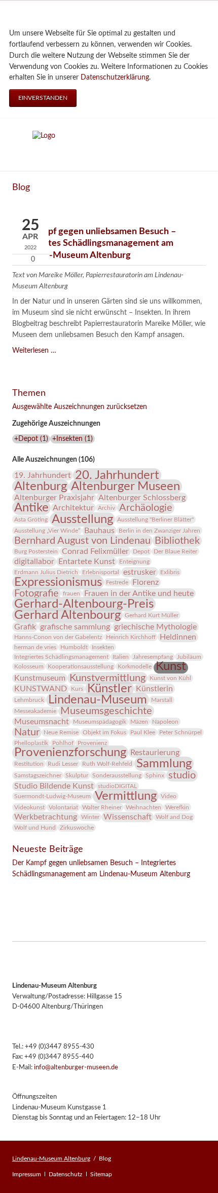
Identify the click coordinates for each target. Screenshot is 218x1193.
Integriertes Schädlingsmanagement (61, 657)
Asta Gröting (31, 519)
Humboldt (74, 647)
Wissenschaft (127, 817)
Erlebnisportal (100, 572)
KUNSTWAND (40, 689)
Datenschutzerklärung (115, 77)
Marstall (161, 700)
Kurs (77, 689)
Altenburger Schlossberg (142, 498)
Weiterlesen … (34, 350)
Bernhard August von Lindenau (82, 541)
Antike (31, 508)
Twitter (40, 888)
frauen (71, 593)
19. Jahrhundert (42, 475)
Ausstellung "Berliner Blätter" (155, 519)
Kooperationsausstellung (81, 666)
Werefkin (177, 807)
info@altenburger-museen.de (76, 1067)
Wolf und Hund (35, 828)
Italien (121, 657)
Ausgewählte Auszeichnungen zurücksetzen (79, 407)
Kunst (171, 666)
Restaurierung (154, 753)
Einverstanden (42, 98)
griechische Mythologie (155, 627)
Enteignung (134, 561)
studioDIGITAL (117, 786)
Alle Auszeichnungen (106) (53, 459)
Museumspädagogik (99, 722)
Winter (90, 817)
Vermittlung (126, 796)
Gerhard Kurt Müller (151, 615)
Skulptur (76, 775)
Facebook (20, 888)
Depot (141, 551)
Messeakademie (35, 711)
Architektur (73, 508)
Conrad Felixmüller (95, 551)
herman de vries (35, 647)
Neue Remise (61, 732)
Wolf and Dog (174, 817)
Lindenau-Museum (97, 700)
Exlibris (169, 572)
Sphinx (155, 775)
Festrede (117, 582)
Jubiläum (189, 657)
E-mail (61, 888)
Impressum (26, 1174)
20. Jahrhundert (117, 475)
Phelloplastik (31, 743)
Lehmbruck (29, 700)
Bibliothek (177, 541)
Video (168, 796)
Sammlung (164, 764)
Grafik (25, 627)
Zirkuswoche (77, 828)
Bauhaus (99, 531)
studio (182, 775)
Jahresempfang (153, 657)
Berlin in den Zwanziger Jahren (159, 531)
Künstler (109, 689)
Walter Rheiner (102, 807)
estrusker (139, 572)
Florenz (145, 582)
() (31, 438)
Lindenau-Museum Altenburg (51, 1158)
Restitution (29, 764)
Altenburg (40, 486)
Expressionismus (58, 582)
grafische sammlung (75, 627)
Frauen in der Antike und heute (139, 593)
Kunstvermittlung (107, 678)
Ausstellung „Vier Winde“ (47, 531)
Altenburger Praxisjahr (54, 498)
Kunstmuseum (39, 678)
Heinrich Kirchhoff (131, 637)
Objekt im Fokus (104, 732)
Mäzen (139, 722)
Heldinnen (178, 637)
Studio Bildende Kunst (54, 786)
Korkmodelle (135, 666)
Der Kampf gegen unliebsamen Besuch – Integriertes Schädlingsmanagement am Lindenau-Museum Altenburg (94, 243)
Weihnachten (143, 807)
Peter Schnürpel (180, 732)
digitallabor (34, 561)
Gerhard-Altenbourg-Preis (84, 604)
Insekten (103, 647)
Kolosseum (29, 666)
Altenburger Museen (125, 486)
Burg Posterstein (36, 551)
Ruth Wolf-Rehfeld (107, 764)
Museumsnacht (41, 722)
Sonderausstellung (116, 775)
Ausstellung (82, 519)
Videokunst (29, 807)
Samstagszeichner (37, 775)
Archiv (106, 508)
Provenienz (92, 743)
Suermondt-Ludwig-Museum (52, 796)
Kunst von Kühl (170, 678)
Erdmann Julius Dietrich (46, 572)
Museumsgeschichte (106, 711)
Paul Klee (142, 732)
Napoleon (165, 722)
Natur (27, 732)
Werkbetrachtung (45, 817)
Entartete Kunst (86, 561)
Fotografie (36, 593)
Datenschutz (65, 1174)
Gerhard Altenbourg (67, 615)
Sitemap (101, 1174)
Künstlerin (154, 689)
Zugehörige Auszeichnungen (56, 423)
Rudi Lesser (63, 764)
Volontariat (63, 807)
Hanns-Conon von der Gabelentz (58, 637)
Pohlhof (63, 743)
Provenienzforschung (70, 753)
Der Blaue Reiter (175, 551)
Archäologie (145, 508)
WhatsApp (81, 888)
